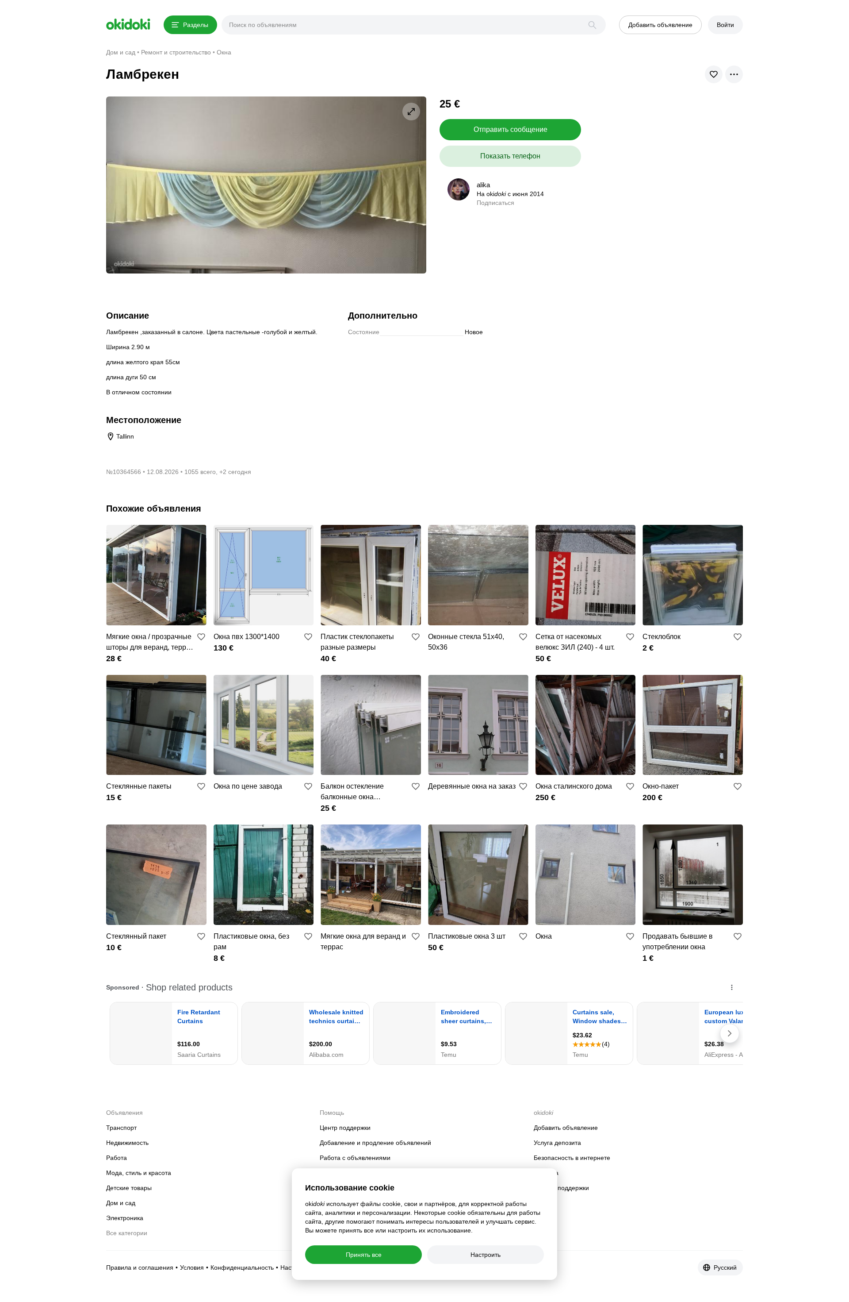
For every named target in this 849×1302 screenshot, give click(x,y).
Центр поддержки (345, 1127)
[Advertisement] (668, 158)
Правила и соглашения (139, 1267)
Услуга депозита (557, 1142)
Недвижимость (127, 1142)
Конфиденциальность (242, 1267)
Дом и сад (120, 1202)
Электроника (124, 1217)
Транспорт (121, 1127)
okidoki (128, 24)
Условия (192, 1267)
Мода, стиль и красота (138, 1172)
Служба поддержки (561, 1187)
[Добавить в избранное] (201, 637)
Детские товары (129, 1187)
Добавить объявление (566, 1127)
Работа (116, 1157)
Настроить (485, 1254)
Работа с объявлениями (355, 1157)
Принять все (364, 1254)
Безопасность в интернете (572, 1157)
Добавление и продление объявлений (375, 1142)
